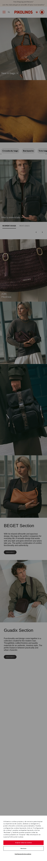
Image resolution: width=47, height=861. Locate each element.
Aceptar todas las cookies (23, 842)
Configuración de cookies (23, 854)
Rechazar (24, 848)
